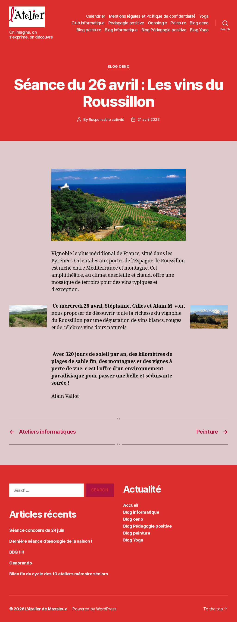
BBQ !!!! (16, 552)
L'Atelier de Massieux (46, 608)
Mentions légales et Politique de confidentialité (152, 16)
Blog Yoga (199, 29)
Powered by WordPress (94, 608)
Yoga (204, 16)
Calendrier (95, 16)
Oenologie (157, 22)
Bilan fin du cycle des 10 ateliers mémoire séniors (58, 573)
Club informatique (88, 22)
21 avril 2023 (148, 119)
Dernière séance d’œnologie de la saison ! (50, 541)
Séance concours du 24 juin (36, 530)
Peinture (178, 22)
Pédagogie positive (126, 22)
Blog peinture (89, 29)
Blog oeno (199, 22)
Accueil (130, 505)
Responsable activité (107, 119)
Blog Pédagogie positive (164, 29)
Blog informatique (121, 29)
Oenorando (20, 563)
